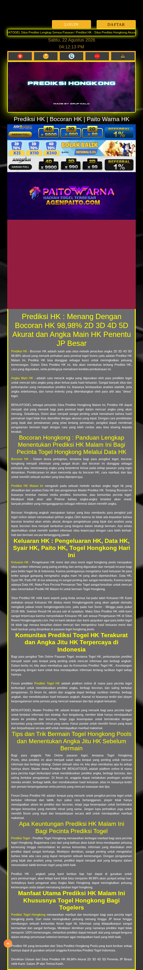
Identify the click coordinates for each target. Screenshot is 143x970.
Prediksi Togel (20, 838)
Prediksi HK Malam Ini (27, 485)
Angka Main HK (22, 378)
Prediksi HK (19, 351)
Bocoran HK (19, 459)
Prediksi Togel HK (47, 683)
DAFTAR (116, 24)
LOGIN (71, 24)
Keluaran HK (20, 562)
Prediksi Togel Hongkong (28, 914)
